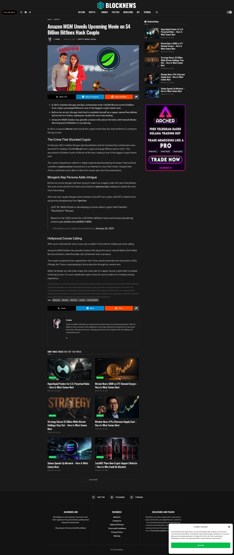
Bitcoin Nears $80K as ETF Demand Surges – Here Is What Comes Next (116, 385)
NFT (138, 12)
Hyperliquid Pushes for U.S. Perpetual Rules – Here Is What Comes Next (69, 385)
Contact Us (117, 521)
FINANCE (104, 12)
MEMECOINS (128, 12)
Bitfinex (74, 300)
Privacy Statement (207, 551)
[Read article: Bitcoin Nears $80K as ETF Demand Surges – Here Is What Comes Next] (117, 369)
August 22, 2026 (54, 470)
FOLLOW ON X (9, 12)
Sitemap (117, 536)
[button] (229, 527)
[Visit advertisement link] (165, 138)
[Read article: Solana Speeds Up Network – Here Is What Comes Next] (69, 448)
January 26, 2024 (104, 228)
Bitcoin (69, 129)
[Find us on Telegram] (26, 12)
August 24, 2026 (54, 391)
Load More (93, 480)
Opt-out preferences (193, 551)
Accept (201, 545)
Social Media (93, 300)
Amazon (56, 300)
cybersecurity (101, 186)
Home (50, 19)
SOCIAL (93, 39)
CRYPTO (92, 12)
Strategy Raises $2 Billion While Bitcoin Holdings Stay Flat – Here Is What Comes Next (67, 425)
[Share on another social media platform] (136, 97)
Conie (57, 39)
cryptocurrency (65, 166)
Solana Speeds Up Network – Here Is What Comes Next (68, 464)
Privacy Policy (117, 532)
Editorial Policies (117, 524)
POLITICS (115, 12)
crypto (82, 300)
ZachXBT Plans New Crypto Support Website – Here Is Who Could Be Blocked (116, 464)
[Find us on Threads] (30, 12)
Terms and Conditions (117, 528)
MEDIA (87, 39)
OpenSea (82, 200)
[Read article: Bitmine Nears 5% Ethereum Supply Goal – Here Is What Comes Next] (117, 407)
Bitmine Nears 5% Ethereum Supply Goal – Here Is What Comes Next (116, 423)
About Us (117, 517)
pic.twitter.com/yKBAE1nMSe (75, 222)
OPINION (147, 12)
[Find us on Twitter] (21, 12)
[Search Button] (157, 12)
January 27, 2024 (69, 39)
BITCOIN (81, 12)
